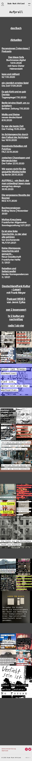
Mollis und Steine (11, 114)
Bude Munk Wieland (16, 3)
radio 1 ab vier (16, 325)
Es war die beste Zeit (12, 126)
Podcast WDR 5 (16, 299)
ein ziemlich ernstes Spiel (15, 82)
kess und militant (11, 74)
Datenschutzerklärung (9, 749)
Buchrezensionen (11, 207)
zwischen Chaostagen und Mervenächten (16, 159)
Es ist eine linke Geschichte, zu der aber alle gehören (14, 234)
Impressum (5, 750)
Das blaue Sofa (16, 57)
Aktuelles (16, 39)
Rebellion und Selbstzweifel (9, 270)
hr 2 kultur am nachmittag (16, 317)
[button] (8, 339)
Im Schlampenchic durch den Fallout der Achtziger (15, 136)
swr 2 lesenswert (16, 309)
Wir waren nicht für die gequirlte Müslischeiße (14, 170)
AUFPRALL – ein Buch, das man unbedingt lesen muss (16, 182)
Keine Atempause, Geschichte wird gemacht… (11, 251)
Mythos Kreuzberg (11, 219)
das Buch (16, 28)
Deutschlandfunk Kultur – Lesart (16, 287)
